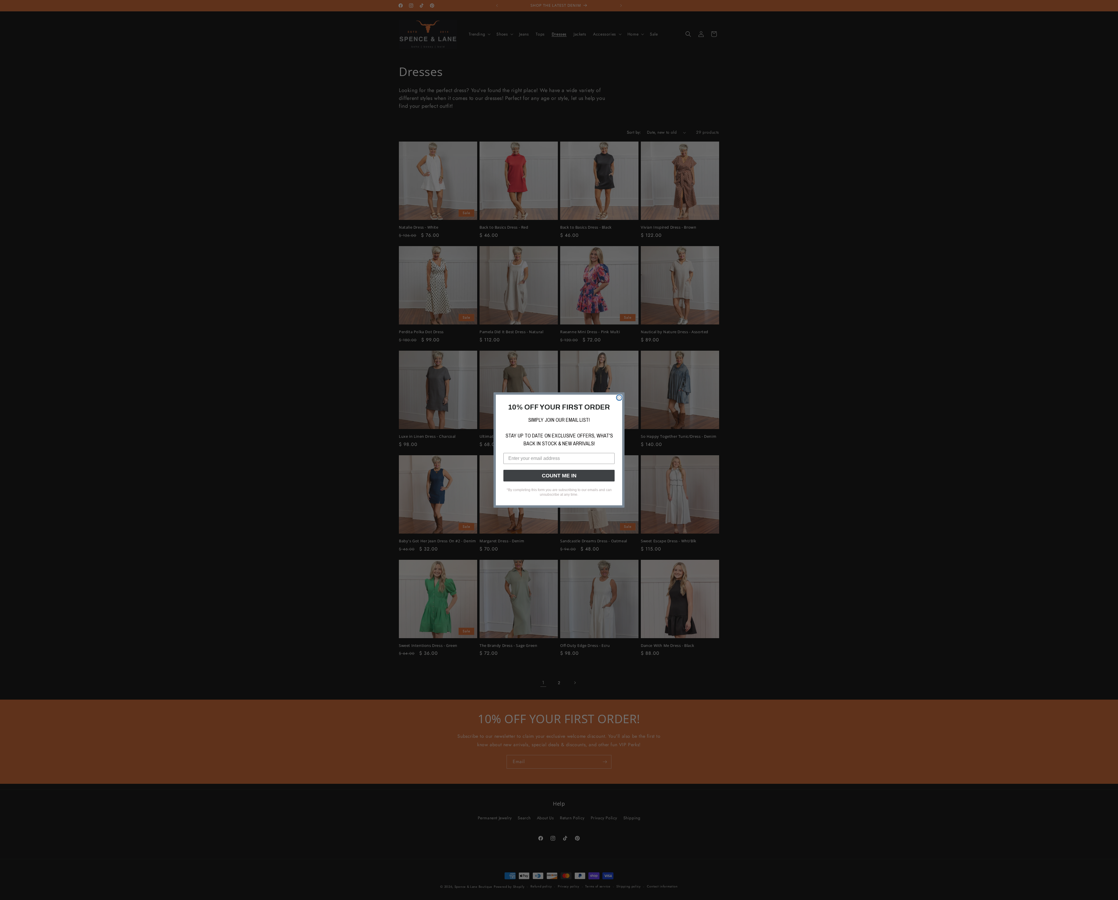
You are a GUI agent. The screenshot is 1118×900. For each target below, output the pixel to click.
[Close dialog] (619, 397)
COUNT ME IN (559, 476)
